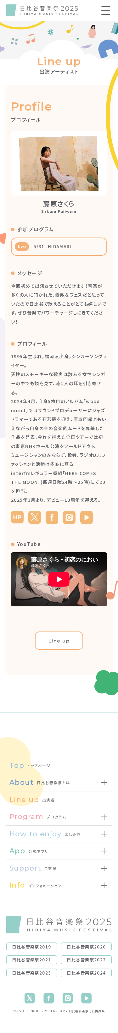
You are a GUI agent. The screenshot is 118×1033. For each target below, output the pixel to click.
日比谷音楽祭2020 (86, 946)
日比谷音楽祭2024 (86, 973)
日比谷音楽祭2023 (31, 973)
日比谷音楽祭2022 (86, 959)
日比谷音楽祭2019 (31, 946)
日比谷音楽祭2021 (31, 959)
